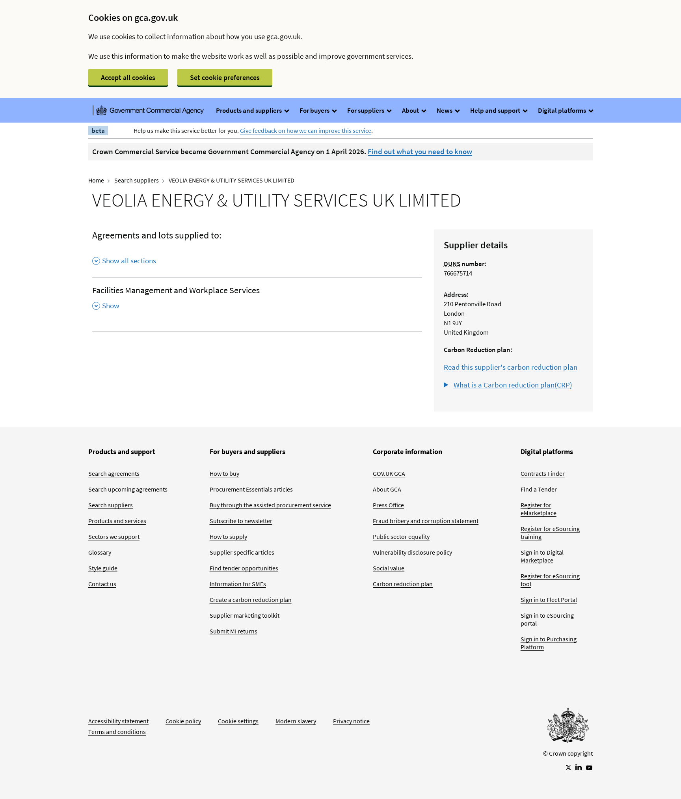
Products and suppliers (249, 110)
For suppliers (366, 110)
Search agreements (114, 473)
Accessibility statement (118, 721)
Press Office (388, 505)
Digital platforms (562, 110)
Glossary (99, 552)
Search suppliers (136, 180)
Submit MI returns (233, 631)
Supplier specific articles (242, 552)
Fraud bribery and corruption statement (425, 521)
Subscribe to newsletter (241, 521)
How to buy (224, 473)
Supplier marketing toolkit (244, 615)
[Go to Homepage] (568, 727)
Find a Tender (539, 489)
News (445, 110)
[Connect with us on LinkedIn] (578, 767)
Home (96, 180)
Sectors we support (114, 536)
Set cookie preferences (225, 77)
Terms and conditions (117, 732)
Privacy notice (351, 721)
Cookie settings (238, 721)
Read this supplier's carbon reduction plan (510, 367)
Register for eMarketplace (538, 509)
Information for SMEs (238, 584)
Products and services (117, 521)
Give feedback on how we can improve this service (305, 130)
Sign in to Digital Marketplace (542, 556)
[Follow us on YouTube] (589, 767)
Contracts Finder (543, 473)
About (411, 110)
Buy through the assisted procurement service (270, 505)
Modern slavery (295, 721)
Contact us (102, 584)
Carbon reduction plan (403, 584)
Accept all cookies (128, 77)
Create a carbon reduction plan (251, 599)
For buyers (315, 110)
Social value (388, 568)
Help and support (495, 110)
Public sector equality (401, 536)
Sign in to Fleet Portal (549, 599)
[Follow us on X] (568, 767)
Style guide (102, 568)
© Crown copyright (568, 753)
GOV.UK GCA (389, 473)
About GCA (387, 489)
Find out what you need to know (420, 151)
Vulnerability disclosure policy (412, 552)
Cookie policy (183, 721)
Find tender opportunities (244, 568)
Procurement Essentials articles (251, 489)
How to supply (228, 536)
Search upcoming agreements (127, 489)
